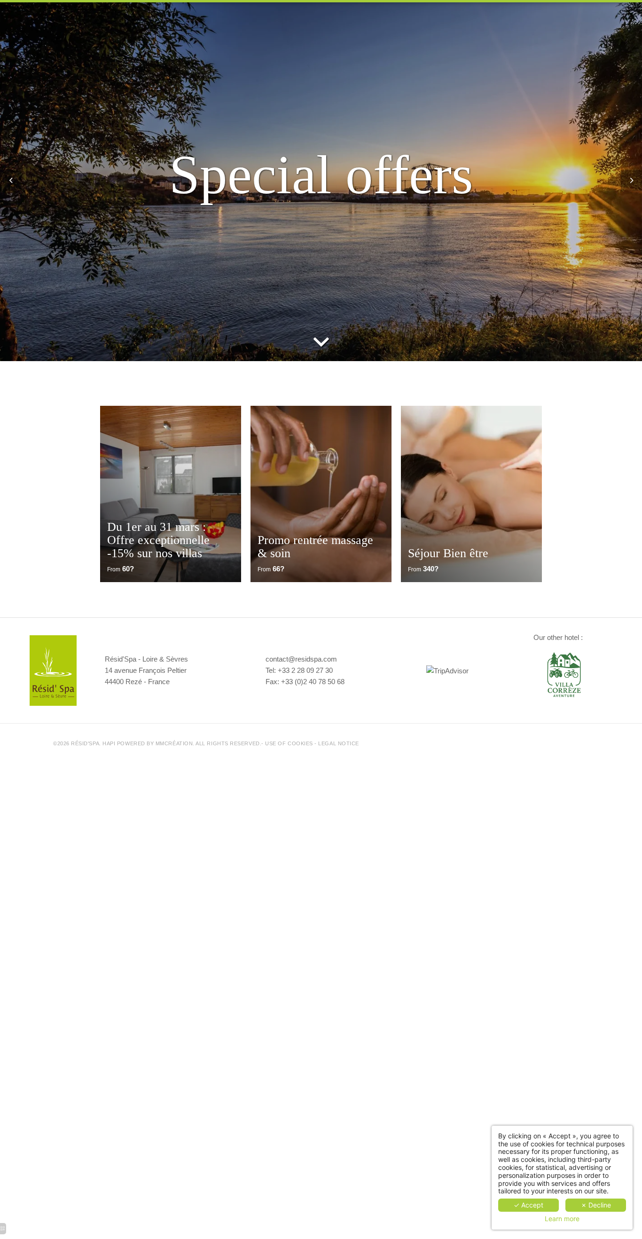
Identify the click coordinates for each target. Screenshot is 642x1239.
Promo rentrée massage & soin (315, 546)
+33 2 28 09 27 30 (305, 670)
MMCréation (174, 743)
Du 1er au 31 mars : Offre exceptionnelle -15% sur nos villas (158, 540)
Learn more (562, 1219)
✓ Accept (528, 1205)
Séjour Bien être (448, 553)
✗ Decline (596, 1205)
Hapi (108, 743)
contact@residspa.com (301, 659)
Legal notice (338, 743)
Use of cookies (289, 743)
